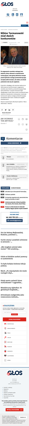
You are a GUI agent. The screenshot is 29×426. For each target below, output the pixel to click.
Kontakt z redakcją (8, 387)
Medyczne (9, 342)
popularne (5, 188)
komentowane (16, 188)
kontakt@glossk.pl (15, 220)
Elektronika (10, 355)
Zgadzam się (23, 417)
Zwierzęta (9, 351)
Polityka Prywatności (8, 394)
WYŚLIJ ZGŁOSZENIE (13, 410)
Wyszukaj (24, 25)
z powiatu (4, 42)
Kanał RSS (6, 397)
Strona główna (4, 29)
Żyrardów (15, 10)
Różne (9, 360)
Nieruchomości (11, 328)
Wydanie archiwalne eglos (9, 392)
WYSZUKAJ (14, 314)
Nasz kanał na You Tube (9, 396)
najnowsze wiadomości (13, 29)
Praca (8, 333)
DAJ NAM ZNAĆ (14, 214)
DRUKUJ (26, 42)
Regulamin (6, 389)
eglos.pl (15, 8)
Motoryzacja (10, 324)
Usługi (9, 337)
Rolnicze (9, 346)
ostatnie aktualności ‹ (6, 114)
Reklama (6, 391)
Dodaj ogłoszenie (14, 319)
